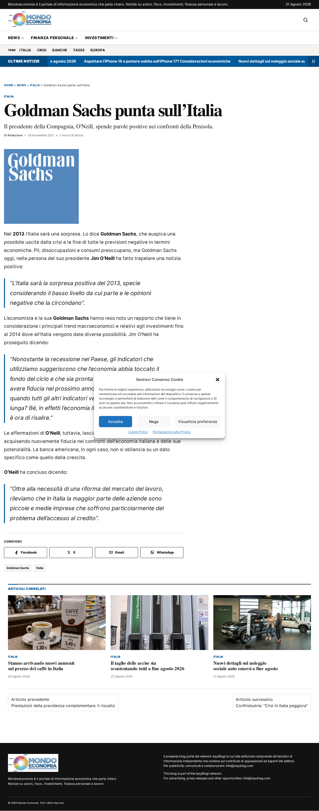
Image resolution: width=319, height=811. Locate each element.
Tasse (78, 50)
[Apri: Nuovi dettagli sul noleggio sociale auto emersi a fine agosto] (262, 622)
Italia (25, 50)
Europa (97, 50)
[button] (217, 379)
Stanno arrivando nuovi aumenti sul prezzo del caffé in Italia (41, 666)
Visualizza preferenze (197, 421)
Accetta (115, 421)
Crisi (42, 50)
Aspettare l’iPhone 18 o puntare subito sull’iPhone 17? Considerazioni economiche (143, 61)
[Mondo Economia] (33, 763)
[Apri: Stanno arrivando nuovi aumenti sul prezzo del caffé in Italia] (57, 622)
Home (8, 85)
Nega (154, 421)
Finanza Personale (52, 37)
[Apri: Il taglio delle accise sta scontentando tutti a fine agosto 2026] (159, 622)
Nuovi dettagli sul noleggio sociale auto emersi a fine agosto (245, 666)
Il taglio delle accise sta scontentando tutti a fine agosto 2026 (147, 666)
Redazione (15, 135)
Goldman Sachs (17, 568)
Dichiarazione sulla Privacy (172, 432)
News (14, 37)
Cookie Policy (138, 432)
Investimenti (99, 37)
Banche (59, 50)
